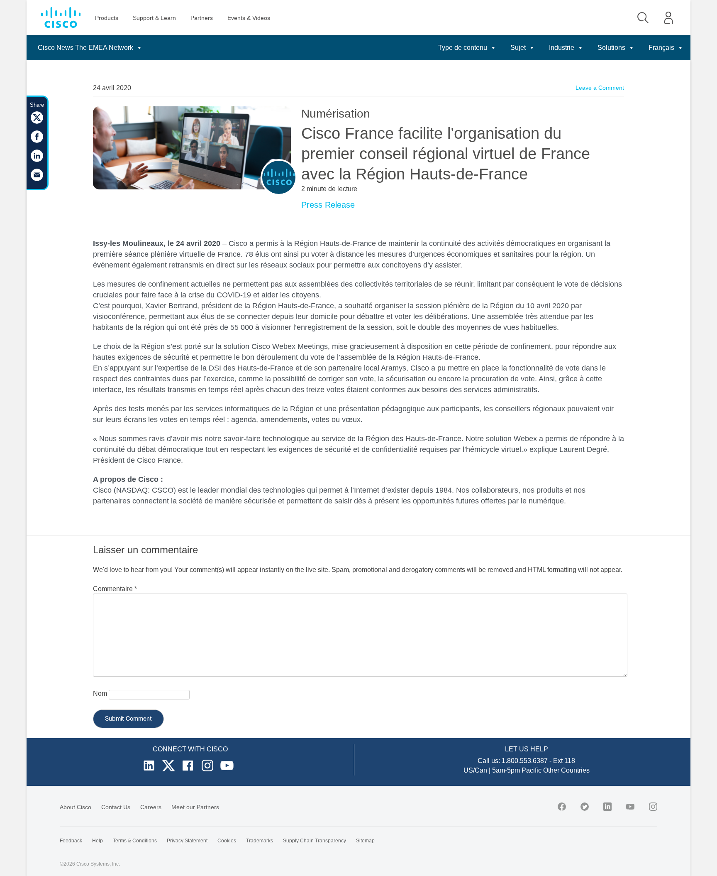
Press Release (328, 204)
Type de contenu (462, 47)
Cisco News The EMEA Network (85, 47)
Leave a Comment (600, 87)
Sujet (518, 47)
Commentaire (115, 588)
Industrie (561, 47)
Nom (100, 693)
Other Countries (566, 770)
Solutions (611, 47)
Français (661, 47)
